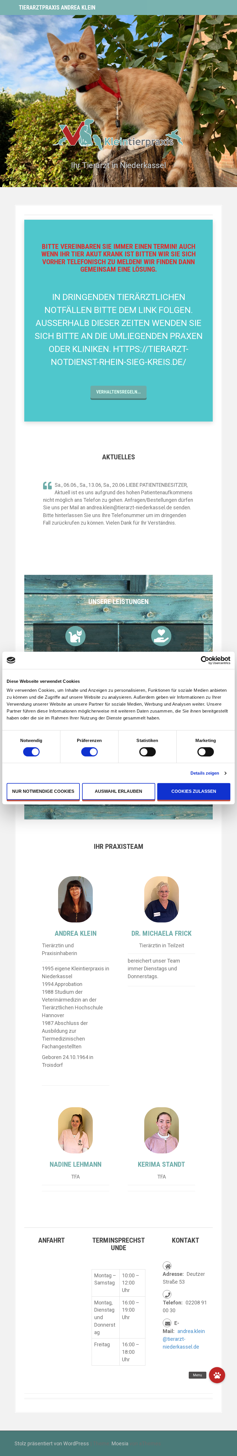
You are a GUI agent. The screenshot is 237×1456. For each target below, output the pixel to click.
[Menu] (217, 1375)
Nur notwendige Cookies (43, 791)
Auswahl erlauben (118, 791)
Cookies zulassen (193, 791)
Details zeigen (204, 773)
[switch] (89, 751)
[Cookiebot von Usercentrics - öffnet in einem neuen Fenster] (205, 660)
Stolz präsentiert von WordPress (51, 1443)
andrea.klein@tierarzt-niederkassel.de (184, 1339)
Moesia (120, 1443)
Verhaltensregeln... (118, 392)
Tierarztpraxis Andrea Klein (57, 7)
